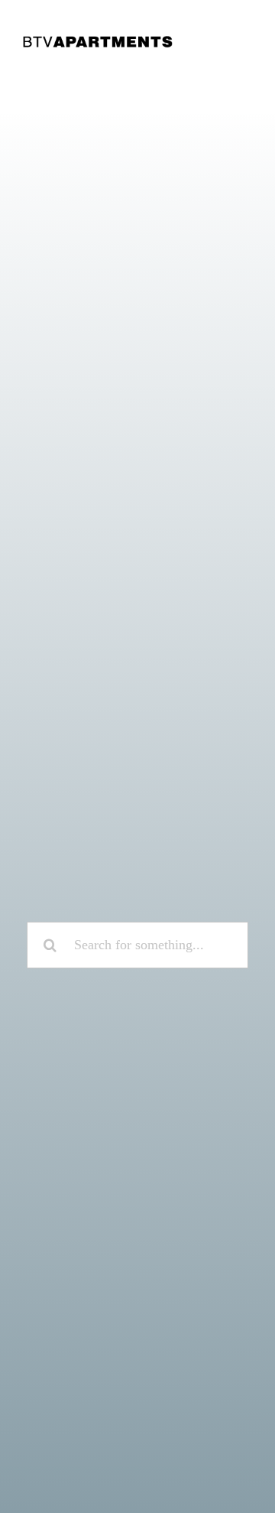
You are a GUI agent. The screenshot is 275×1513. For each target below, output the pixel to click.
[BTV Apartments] (98, 41)
